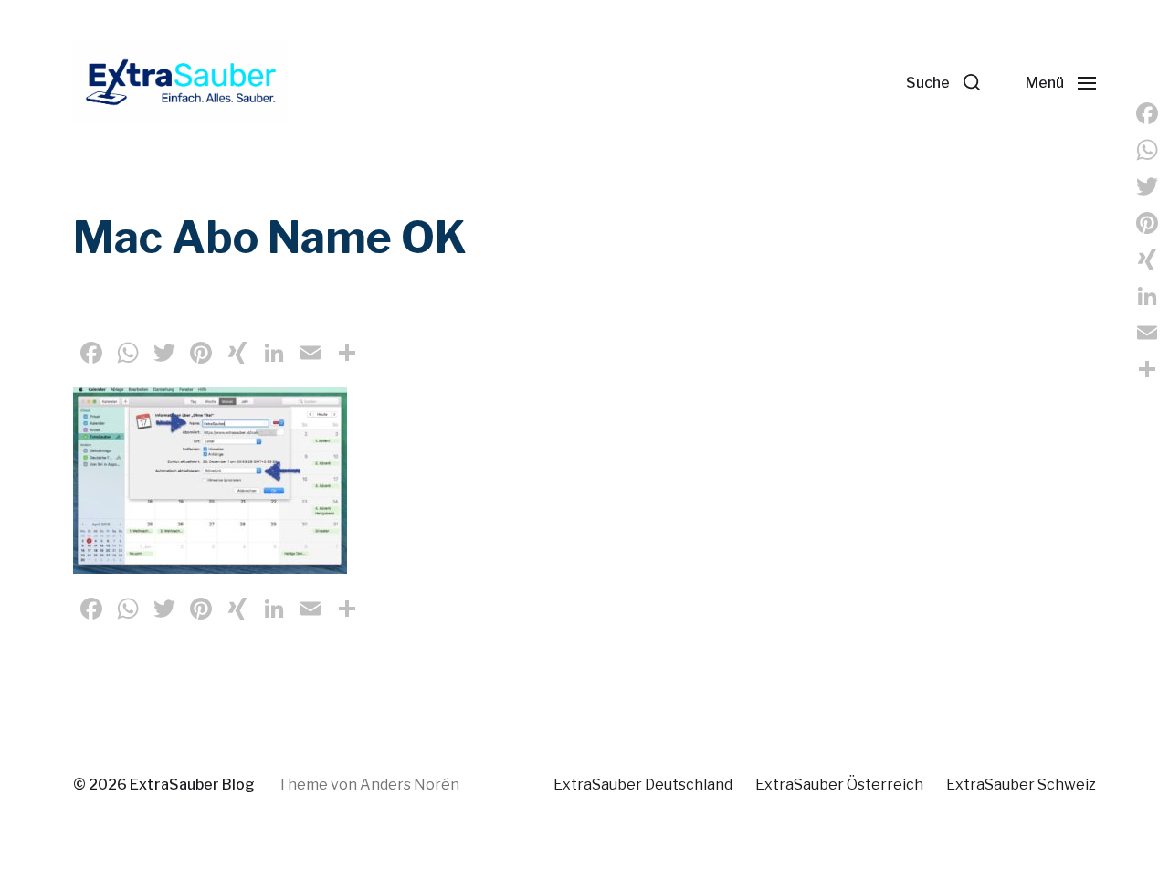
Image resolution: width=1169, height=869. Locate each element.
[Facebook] (1147, 113)
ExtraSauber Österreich (839, 784)
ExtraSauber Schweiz (1021, 784)
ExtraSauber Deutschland (642, 784)
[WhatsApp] (1147, 150)
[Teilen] (1147, 369)
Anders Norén (409, 784)
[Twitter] (1147, 186)
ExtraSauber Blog (192, 784)
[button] (943, 82)
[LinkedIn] (1147, 296)
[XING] (1147, 259)
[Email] (1147, 332)
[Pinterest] (1147, 223)
